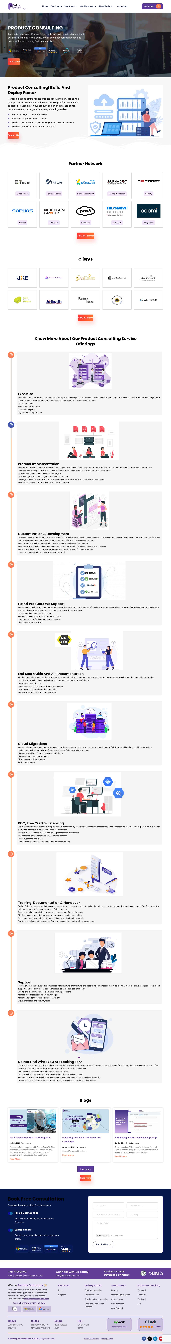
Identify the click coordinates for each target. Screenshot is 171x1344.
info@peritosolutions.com (68, 1275)
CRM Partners (22, 194)
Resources (69, 6)
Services (55, 6)
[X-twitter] (149, 1339)
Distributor (54, 222)
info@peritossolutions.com (36, 1299)
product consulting (51, 98)
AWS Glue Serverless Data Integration (30, 1137)
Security (148, 194)
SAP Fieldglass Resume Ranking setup (136, 1137)
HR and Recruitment (85, 194)
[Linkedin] (155, 1339)
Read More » (16, 1159)
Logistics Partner (54, 194)
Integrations (148, 222)
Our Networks (86, 6)
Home (45, 6)
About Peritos (105, 6)
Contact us (122, 6)
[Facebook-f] (144, 1339)
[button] (85, 1169)
